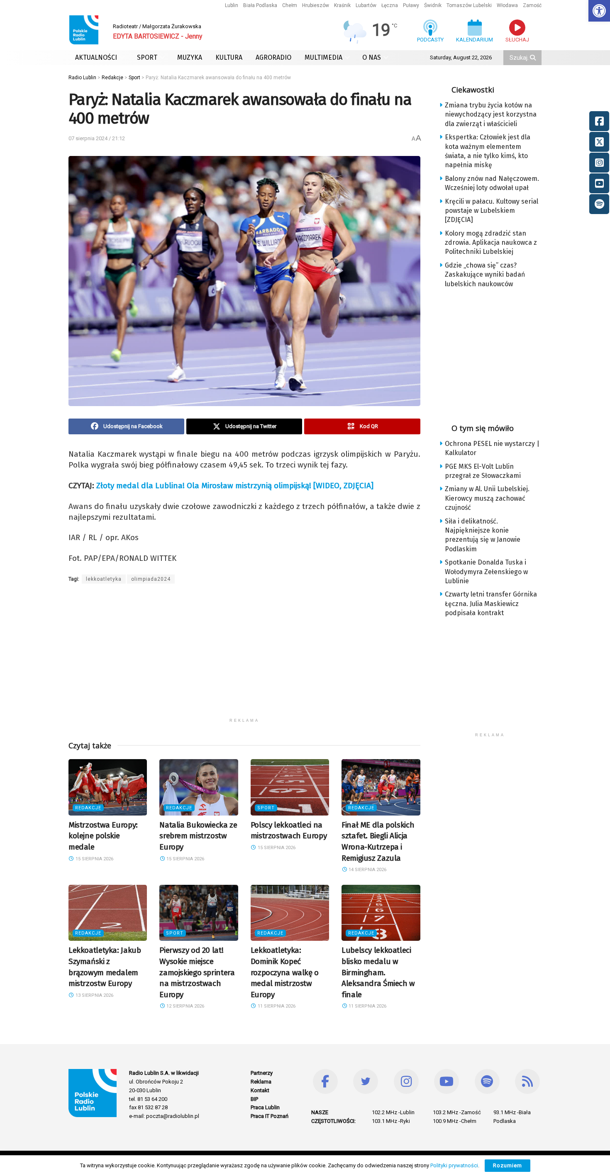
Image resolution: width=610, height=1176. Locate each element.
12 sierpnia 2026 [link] (184, 1006)
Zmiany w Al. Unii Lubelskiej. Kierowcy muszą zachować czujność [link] (487, 498)
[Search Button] (533, 57)
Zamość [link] (532, 5)
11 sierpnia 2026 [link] (275, 1006)
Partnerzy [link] (262, 1073)
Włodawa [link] (507, 5)
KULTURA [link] (228, 57)
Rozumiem (507, 1165)
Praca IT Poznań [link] (269, 1116)
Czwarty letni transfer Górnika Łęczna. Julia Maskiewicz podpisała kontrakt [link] (491, 603)
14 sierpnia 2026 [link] (366, 869)
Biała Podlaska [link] (260, 5)
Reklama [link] (261, 1082)
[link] (599, 11)
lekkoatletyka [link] (104, 579)
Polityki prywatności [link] (454, 1165)
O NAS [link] (371, 57)
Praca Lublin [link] (265, 1107)
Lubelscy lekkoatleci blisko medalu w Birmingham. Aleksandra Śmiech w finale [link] (378, 972)
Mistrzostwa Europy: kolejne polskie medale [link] (103, 836)
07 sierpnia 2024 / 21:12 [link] (96, 138)
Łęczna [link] (389, 5)
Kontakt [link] (260, 1090)
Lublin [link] (231, 5)
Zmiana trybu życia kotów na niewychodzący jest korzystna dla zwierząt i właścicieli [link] (491, 114)
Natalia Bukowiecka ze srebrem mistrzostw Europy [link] (198, 836)
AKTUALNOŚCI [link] (96, 57)
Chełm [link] (289, 5)
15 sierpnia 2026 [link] (93, 859)
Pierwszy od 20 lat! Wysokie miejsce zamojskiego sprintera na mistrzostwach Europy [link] (196, 972)
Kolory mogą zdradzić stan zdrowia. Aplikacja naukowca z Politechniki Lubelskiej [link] (491, 242)
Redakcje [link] (88, 808)
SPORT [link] (147, 57)
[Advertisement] (244, 656)
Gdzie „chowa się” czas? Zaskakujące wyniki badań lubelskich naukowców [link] (485, 274)
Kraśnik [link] (342, 5)
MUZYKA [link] (189, 57)
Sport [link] (266, 808)
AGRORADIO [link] (273, 57)
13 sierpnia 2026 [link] (93, 995)
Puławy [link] (411, 5)
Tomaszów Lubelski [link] (469, 5)
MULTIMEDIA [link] (323, 57)
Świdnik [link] (433, 5)
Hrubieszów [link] (315, 5)
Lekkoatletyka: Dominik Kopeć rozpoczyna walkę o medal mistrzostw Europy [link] (285, 972)
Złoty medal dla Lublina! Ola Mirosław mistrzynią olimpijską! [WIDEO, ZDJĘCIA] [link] (234, 485)
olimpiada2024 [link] (151, 579)
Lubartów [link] (366, 5)
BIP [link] (254, 1099)
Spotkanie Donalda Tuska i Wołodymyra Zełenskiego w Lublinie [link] (486, 571)
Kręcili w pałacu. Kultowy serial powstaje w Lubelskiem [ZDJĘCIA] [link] (491, 210)
